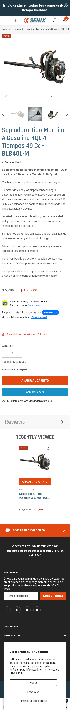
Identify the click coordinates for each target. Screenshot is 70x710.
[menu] (4, 20)
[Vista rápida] (48, 448)
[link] (35, 531)
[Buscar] (15, 20)
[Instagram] (17, 609)
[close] (66, 4)
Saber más (34, 305)
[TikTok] (27, 609)
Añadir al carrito (35, 380)
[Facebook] (7, 609)
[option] (35, 67)
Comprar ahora (35, 391)
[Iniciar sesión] (55, 20)
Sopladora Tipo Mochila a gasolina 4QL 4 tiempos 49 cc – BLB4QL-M (35, 496)
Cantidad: (8, 345)
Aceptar (33, 682)
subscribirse (53, 596)
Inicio (4, 29)
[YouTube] (37, 609)
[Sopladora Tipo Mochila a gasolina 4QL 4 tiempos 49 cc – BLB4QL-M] (35, 462)
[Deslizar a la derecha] (63, 530)
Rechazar (33, 691)
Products (16, 29)
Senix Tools (27, 489)
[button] (57, 96)
